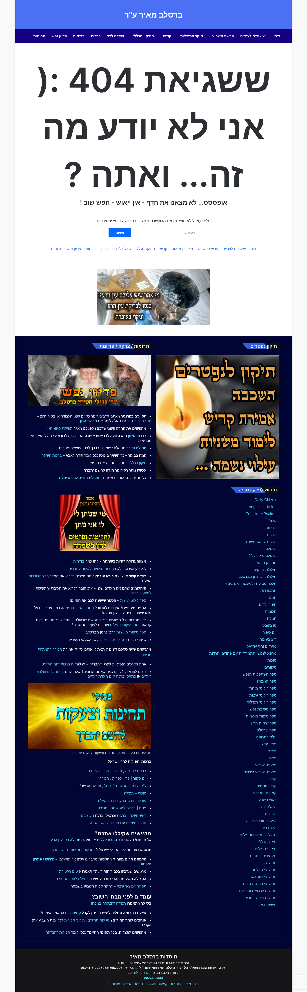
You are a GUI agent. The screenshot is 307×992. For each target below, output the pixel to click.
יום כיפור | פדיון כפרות (129, 778)
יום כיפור (269, 632)
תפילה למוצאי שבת (131, 886)
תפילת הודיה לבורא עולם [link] (79, 477)
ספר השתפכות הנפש (259, 674)
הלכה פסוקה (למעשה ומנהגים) (251, 583)
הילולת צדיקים (265, 569)
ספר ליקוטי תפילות (261, 702)
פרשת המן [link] (88, 421)
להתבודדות (37, 576)
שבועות (270, 814)
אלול (272, 520)
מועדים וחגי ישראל (261, 646)
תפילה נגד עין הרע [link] (65, 840)
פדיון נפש (59, 36)
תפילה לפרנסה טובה (259, 883)
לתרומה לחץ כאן (138, 972)
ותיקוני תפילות (75, 920)
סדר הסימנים (136, 823)
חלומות (270, 611)
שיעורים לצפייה (253, 36)
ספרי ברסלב (266, 730)
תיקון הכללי (267, 842)
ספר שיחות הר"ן (263, 723)
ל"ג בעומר (268, 639)
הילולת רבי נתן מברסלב (257, 576)
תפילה (271, 862)
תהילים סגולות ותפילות (258, 835)
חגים (272, 597)
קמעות (75, 912)
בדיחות (79, 36)
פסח (272, 758)
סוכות (271, 660)
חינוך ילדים (267, 604)
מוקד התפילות (191, 36)
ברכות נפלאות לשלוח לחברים (91, 568)
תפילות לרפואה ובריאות (257, 890)
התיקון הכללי (143, 36)
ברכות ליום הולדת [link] (56, 664)
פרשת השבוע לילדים (259, 772)
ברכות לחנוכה (135, 771)
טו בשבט (269, 625)
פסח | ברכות (136, 808)
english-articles (262, 506)
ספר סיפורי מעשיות (261, 716)
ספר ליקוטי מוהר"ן (261, 688)
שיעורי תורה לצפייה (261, 821)
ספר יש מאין (266, 681)
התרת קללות (107, 840)
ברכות (96, 36)
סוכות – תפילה (135, 793)
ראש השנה (267, 800)
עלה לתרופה (266, 737)
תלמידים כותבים (263, 856)
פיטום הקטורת (70, 871)
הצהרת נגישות (153, 977)
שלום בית (268, 828)
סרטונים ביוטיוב (112, 639)
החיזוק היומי (266, 562)
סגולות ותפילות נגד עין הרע (72, 849)
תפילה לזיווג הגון (263, 876)
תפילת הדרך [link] (136, 448)
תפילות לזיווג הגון (60, 428)
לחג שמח (118, 808)
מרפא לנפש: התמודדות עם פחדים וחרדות (242, 653)
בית (277, 36)
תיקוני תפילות (265, 849)
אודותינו (114, 984)
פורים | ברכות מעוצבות (128, 800)
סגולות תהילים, (98, 920)
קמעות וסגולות (264, 793)
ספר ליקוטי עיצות (262, 695)
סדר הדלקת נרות (96, 771)
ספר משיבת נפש (263, 709)
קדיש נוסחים (266, 786)
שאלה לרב (115, 36)
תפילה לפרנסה (139, 421)
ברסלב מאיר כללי (262, 555)
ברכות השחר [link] (52, 455)
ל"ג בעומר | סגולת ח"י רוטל (125, 785)
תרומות (39, 36)
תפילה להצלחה (263, 869)
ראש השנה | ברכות (131, 815)
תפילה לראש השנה (104, 823)
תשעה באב (267, 904)
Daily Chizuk (265, 499)
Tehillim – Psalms (261, 513)
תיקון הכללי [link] (137, 463)
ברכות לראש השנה (261, 541)
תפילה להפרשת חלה (72, 878)
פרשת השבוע (223, 36)
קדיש (167, 36)
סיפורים (270, 667)
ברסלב (271, 548)
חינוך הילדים (139, 593)
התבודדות (268, 590)
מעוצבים (87, 815)
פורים (272, 751)
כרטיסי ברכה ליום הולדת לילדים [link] (111, 676)
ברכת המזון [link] (137, 436)
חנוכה (271, 618)
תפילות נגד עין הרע (261, 897)
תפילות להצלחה (58, 932)
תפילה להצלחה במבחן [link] (108, 903)
